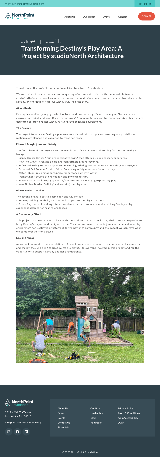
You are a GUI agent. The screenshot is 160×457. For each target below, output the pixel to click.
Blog (93, 417)
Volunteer (96, 422)
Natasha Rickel (54, 41)
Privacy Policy (126, 408)
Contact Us (64, 422)
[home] (20, 15)
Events (106, 16)
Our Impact (89, 16)
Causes (62, 413)
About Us (69, 16)
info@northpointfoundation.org (26, 3)
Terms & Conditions (129, 413)
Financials (63, 427)
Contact (122, 16)
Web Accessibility (128, 417)
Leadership (96, 413)
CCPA (121, 422)
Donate (146, 16)
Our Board (96, 408)
